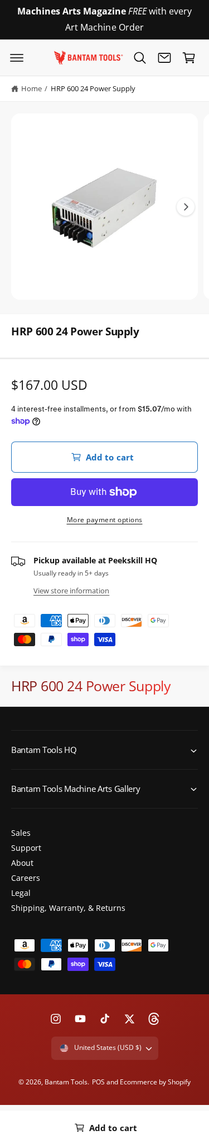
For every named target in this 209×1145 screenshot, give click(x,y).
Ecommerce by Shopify (155, 1082)
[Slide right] (186, 207)
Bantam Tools (66, 1082)
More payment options (105, 519)
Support (26, 847)
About (22, 862)
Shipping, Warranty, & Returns (68, 908)
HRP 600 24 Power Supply (93, 88)
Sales (21, 832)
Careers (25, 878)
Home (31, 88)
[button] (16, 58)
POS (98, 1082)
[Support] (164, 58)
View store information (71, 591)
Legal (21, 893)
